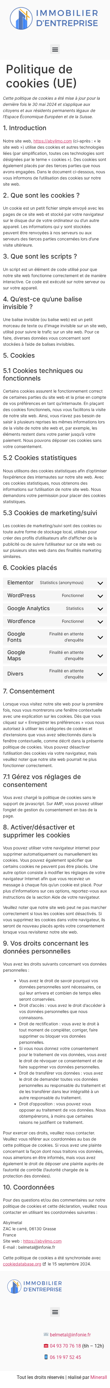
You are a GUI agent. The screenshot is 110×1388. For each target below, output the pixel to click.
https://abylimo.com (52, 140)
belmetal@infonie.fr (70, 1335)
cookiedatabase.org (22, 1263)
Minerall (98, 1377)
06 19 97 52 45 (65, 1357)
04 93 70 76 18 (65, 1346)
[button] (55, 49)
